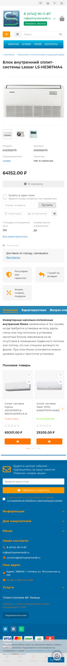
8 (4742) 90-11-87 (37, 14)
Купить (47, 205)
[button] (4, 409)
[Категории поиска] (17, 34)
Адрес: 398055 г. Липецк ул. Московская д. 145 (33, 573)
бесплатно (13, 257)
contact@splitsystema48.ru (23, 557)
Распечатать (13, 245)
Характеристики (33, 310)
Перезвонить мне (15, 615)
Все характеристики (15, 236)
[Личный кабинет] (61, 3)
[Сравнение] (48, 3)
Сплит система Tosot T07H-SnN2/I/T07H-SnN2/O (49, 407)
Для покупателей (17, 521)
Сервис (26, 44)
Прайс (38, 44)
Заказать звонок (35, 23)
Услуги (8, 587)
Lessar (7, 160)
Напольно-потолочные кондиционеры (40, 54)
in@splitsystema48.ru (37, 18)
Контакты (51, 44)
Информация (13, 511)
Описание (10, 310)
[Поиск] (60, 34)
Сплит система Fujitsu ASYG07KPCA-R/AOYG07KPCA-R (16, 408)
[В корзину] (18, 441)
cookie (22, 654)
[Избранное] (40, 3)
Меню (7, 531)
